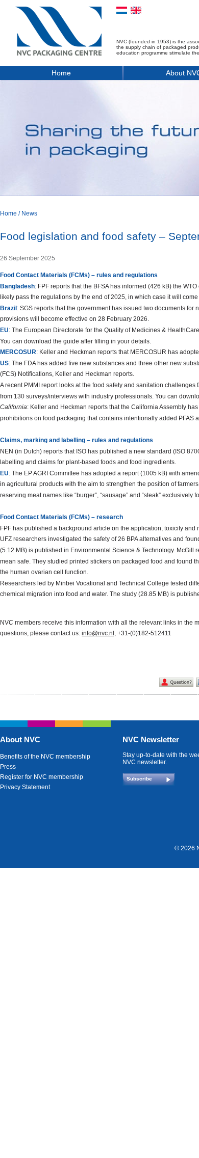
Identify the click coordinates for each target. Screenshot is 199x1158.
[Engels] (136, 10)
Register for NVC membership (41, 776)
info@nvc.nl (98, 633)
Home (61, 73)
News (29, 213)
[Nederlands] (121, 10)
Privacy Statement (25, 787)
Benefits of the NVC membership (45, 756)
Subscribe (139, 779)
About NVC (20, 739)
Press (8, 766)
